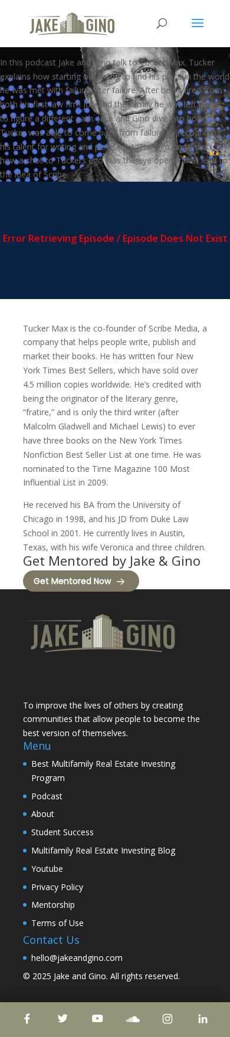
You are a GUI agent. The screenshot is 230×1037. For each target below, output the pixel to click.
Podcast (47, 796)
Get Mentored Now (72, 581)
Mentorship (53, 904)
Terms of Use (57, 922)
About (42, 813)
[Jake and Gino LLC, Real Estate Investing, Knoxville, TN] (67, 678)
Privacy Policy (57, 886)
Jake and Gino (80, 976)
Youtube (47, 868)
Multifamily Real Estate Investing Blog (103, 850)
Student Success (62, 832)
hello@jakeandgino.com (77, 957)
